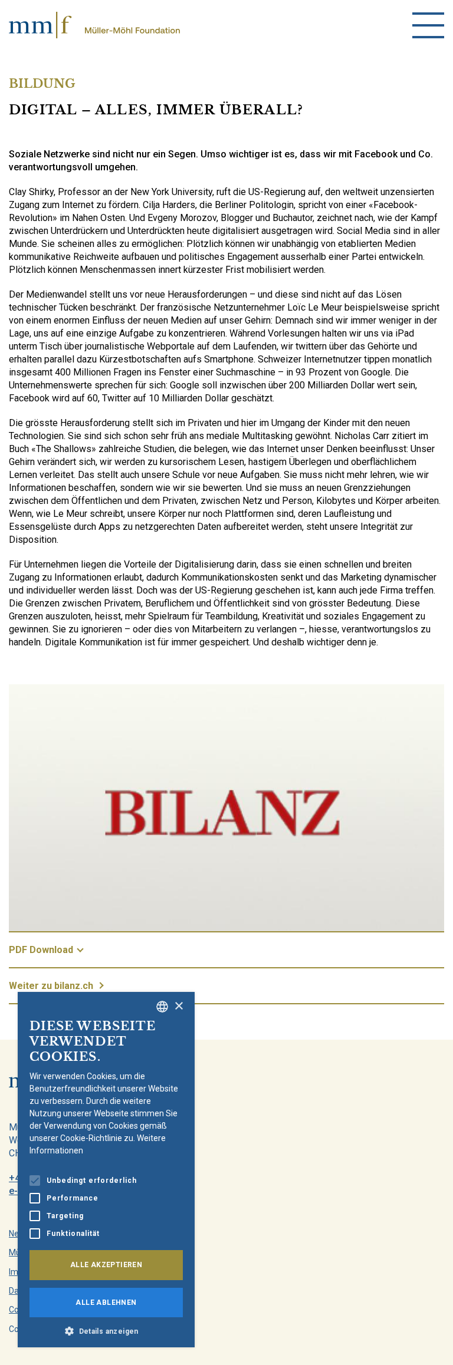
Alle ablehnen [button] (106, 1302)
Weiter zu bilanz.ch (51, 985)
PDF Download (41, 949)
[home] (94, 25)
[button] (106, 1330)
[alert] (106, 1169)
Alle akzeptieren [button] (106, 1265)
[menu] (428, 25)
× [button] (178, 1006)
